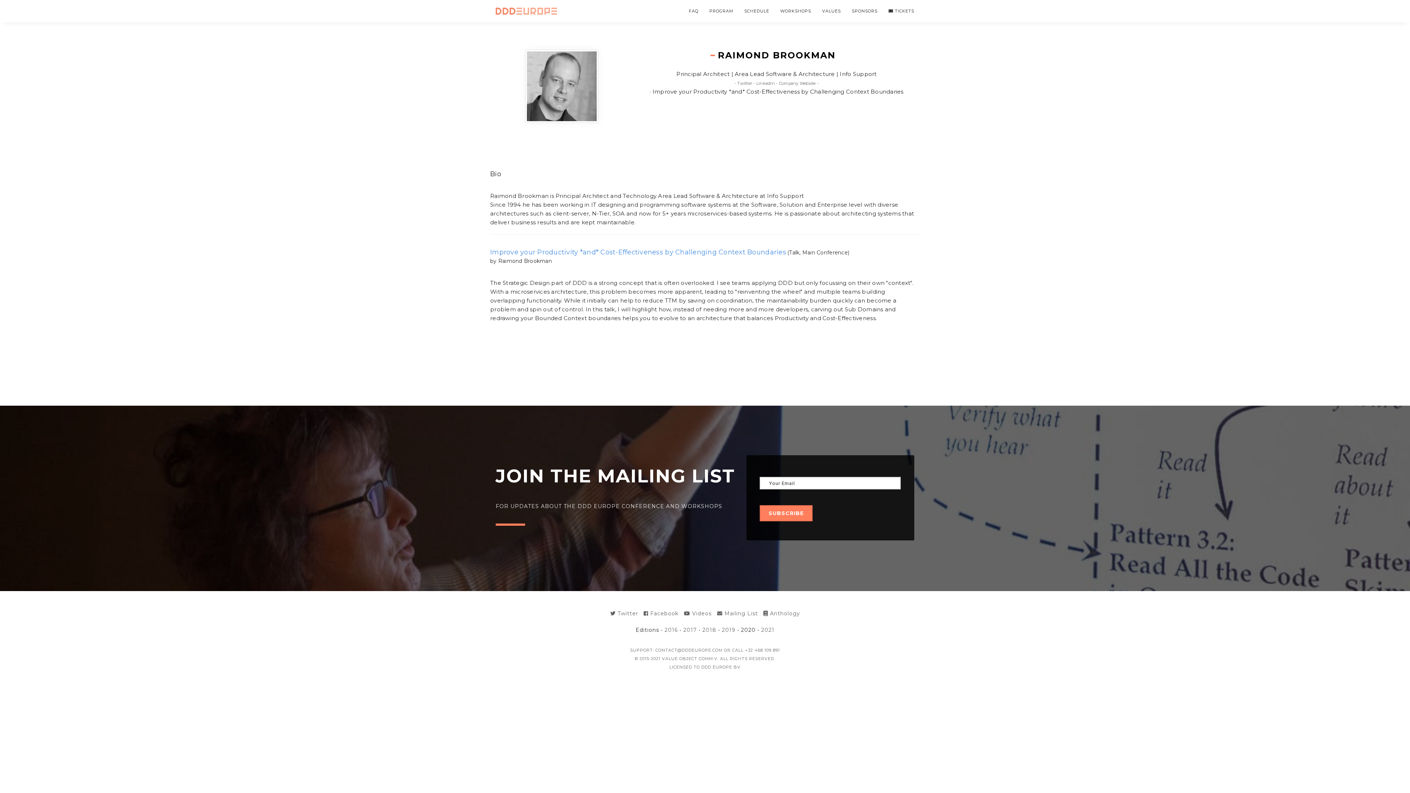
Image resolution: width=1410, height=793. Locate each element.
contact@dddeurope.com (689, 650)
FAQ (693, 11)
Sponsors (865, 11)
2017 (690, 630)
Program (721, 11)
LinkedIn (765, 83)
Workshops (795, 11)
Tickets (903, 11)
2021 (767, 630)
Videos (701, 613)
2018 (709, 630)
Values (831, 11)
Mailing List (740, 613)
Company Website (797, 83)
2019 (728, 630)
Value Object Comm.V (689, 658)
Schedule (756, 11)
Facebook (663, 613)
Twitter (744, 83)
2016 (671, 630)
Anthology (784, 613)
